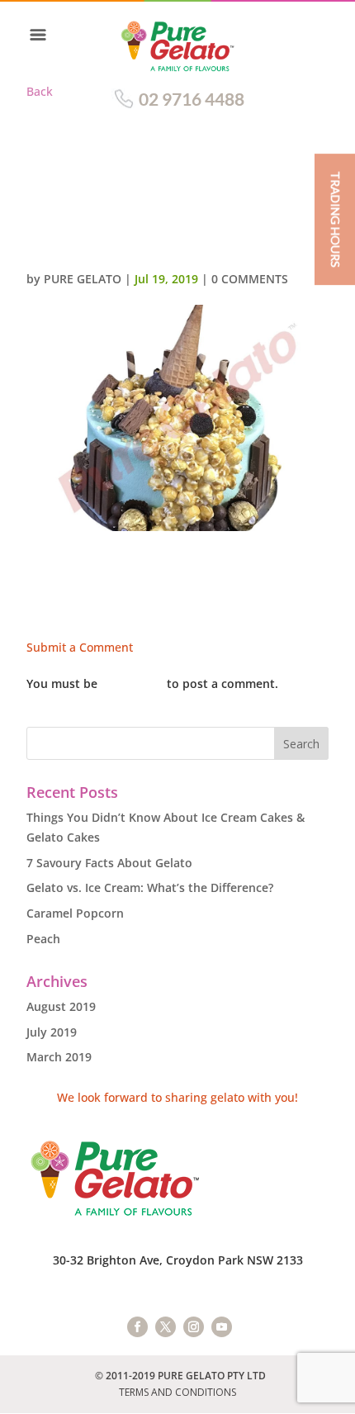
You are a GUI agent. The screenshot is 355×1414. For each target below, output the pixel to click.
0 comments (249, 279)
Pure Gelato (82, 279)
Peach (43, 939)
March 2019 (59, 1057)
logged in (132, 683)
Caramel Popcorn (75, 913)
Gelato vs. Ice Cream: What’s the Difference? (149, 887)
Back (39, 91)
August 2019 (61, 1006)
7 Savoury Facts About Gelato (109, 863)
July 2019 (51, 1032)
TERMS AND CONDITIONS (177, 1392)
